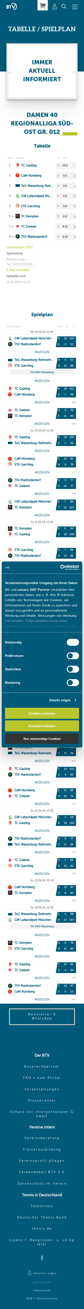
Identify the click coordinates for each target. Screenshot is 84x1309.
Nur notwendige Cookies (42, 738)
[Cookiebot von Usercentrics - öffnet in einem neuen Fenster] (60, 567)
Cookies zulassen (42, 713)
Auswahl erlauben (42, 726)
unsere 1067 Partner (33, 589)
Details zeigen (60, 700)
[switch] (73, 655)
